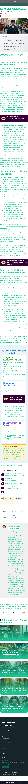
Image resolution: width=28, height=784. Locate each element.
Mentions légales (6, 774)
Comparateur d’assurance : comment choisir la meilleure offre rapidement (14, 671)
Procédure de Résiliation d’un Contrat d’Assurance (11, 487)
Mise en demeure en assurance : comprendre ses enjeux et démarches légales (11, 635)
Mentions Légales (10, 782)
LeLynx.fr (9, 406)
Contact (3, 757)
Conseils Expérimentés (7, 742)
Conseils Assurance (6, 16)
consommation (9, 498)
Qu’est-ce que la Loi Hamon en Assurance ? (10, 479)
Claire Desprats (13, 528)
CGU (21, 782)
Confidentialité (13, 774)
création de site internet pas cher (15, 777)
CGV (17, 782)
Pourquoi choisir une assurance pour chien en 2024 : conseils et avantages (14, 689)
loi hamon (18, 498)
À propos (4, 750)
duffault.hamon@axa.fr (12, 370)
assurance (11, 40)
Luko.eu (9, 414)
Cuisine (3, 744)
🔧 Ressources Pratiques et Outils (14, 492)
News (3, 736)
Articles (3, 740)
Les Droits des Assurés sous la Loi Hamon (15, 483)
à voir (20, 465)
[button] (7, 4)
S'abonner (5, 767)
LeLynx (9, 435)
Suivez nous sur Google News (12, 613)
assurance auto (12, 84)
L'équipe (4, 753)
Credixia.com (10, 410)
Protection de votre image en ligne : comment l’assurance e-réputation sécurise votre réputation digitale (13, 706)
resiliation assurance (8, 502)
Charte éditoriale (5, 755)
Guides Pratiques (5, 738)
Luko (8, 437)
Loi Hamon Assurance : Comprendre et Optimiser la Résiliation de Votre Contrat (15, 474)
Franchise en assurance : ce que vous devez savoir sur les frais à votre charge (10, 653)
